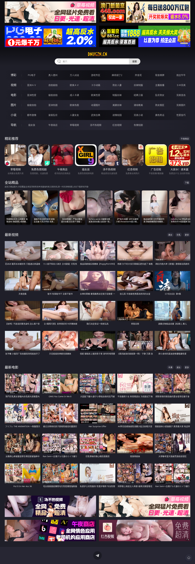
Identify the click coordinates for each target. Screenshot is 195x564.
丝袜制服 (138, 85)
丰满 (170, 367)
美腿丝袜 (117, 105)
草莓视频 (74, 125)
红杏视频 (117, 125)
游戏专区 (95, 75)
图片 (13, 105)
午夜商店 (53, 125)
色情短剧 (138, 125)
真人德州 (53, 75)
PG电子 (32, 75)
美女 (170, 234)
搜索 (134, 61)
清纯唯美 (138, 105)
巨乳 (179, 234)
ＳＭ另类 (181, 85)
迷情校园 (117, 115)
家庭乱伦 (53, 115)
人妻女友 (74, 115)
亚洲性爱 (31, 95)
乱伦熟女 (159, 95)
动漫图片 (95, 105)
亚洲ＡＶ (31, 85)
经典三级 (138, 95)
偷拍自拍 (53, 95)
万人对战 (74, 75)
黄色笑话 (159, 115)
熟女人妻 (117, 85)
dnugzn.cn (97, 54)
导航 (13, 125)
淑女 (179, 367)
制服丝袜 (117, 95)
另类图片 (181, 105)
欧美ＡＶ (74, 85)
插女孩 (31, 125)
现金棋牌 (159, 75)
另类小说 (138, 115)
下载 (187, 182)
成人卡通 (74, 95)
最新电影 (11, 367)
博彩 (13, 75)
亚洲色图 (53, 105)
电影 (13, 95)
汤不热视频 (95, 125)
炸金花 (138, 75)
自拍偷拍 (53, 85)
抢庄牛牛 (181, 75)
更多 (187, 234)
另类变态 (181, 95)
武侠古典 (95, 115)
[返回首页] (188, 557)
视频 (13, 85)
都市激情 (31, 115)
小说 (13, 115)
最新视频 (11, 234)
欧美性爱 (95, 95)
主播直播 (159, 85)
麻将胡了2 (117, 75)
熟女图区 (159, 105)
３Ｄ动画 (95, 85)
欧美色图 (74, 105)
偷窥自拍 (31, 105)
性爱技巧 (181, 115)
